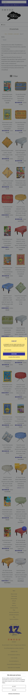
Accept (14, 686)
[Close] (25, 339)
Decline (14, 690)
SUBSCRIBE (14, 354)
